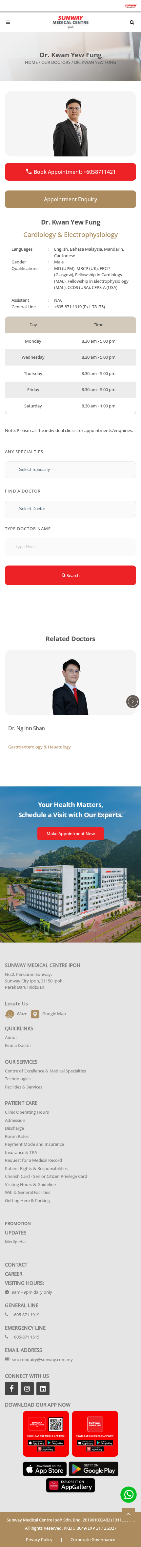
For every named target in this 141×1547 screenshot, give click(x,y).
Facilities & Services (23, 1087)
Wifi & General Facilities (27, 1192)
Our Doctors (55, 62)
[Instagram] (27, 1388)
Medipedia (15, 1242)
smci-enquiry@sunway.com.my (42, 1359)
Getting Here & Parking (27, 1200)
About (11, 1037)
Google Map (54, 1013)
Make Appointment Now (71, 833)
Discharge (14, 1128)
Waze (22, 1013)
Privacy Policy (39, 1539)
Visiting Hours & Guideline (30, 1184)
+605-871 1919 (68, 307)
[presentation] (132, 701)
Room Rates (17, 1136)
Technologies (17, 1079)
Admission (15, 1120)
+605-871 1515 (25, 1337)
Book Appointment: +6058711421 (75, 171)
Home (31, 62)
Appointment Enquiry (70, 199)
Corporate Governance (92, 1539)
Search (73, 575)
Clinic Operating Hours (27, 1112)
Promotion (18, 1223)
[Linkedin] (43, 1388)
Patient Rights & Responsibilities (36, 1168)
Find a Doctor (18, 1045)
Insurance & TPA (21, 1152)
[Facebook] (11, 1388)
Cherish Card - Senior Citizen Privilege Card (46, 1176)
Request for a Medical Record (33, 1160)
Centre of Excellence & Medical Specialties (45, 1071)
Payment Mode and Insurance (34, 1144)
